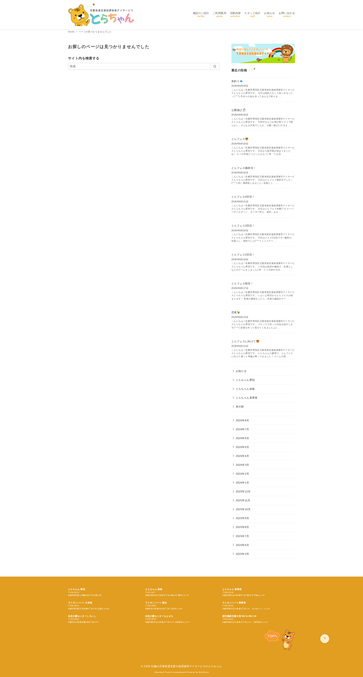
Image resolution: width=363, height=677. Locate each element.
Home (71, 31)
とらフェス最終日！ (243, 167)
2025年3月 (242, 553)
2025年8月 (242, 527)
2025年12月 (243, 491)
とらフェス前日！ (242, 283)
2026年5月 (242, 447)
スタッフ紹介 (252, 14)
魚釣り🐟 (237, 81)
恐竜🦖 (235, 312)
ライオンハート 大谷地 (80, 602)
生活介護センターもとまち (159, 616)
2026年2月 (242, 473)
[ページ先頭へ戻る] (324, 638)
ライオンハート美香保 (234, 602)
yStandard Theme (162, 672)
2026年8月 (242, 420)
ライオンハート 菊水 (156, 602)
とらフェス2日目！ (243, 254)
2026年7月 (242, 429)
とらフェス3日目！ (243, 225)
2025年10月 (243, 509)
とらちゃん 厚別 (76, 589)
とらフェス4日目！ (243, 196)
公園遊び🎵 (238, 110)
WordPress (204, 672)
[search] (214, 66)
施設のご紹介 (201, 14)
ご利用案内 (219, 14)
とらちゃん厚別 (245, 379)
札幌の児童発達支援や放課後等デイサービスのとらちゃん (186, 666)
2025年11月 (243, 500)
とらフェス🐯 (239, 139)
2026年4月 (242, 455)
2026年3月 (242, 464)
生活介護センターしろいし (82, 616)
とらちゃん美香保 (247, 397)
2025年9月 (242, 518)
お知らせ (269, 14)
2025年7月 (242, 536)
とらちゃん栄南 (245, 388)
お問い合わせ (287, 14)
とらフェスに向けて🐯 (245, 341)
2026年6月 (242, 438)
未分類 (240, 406)
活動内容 (235, 14)
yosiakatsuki (180, 672)
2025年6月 (242, 545)
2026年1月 (242, 482)
